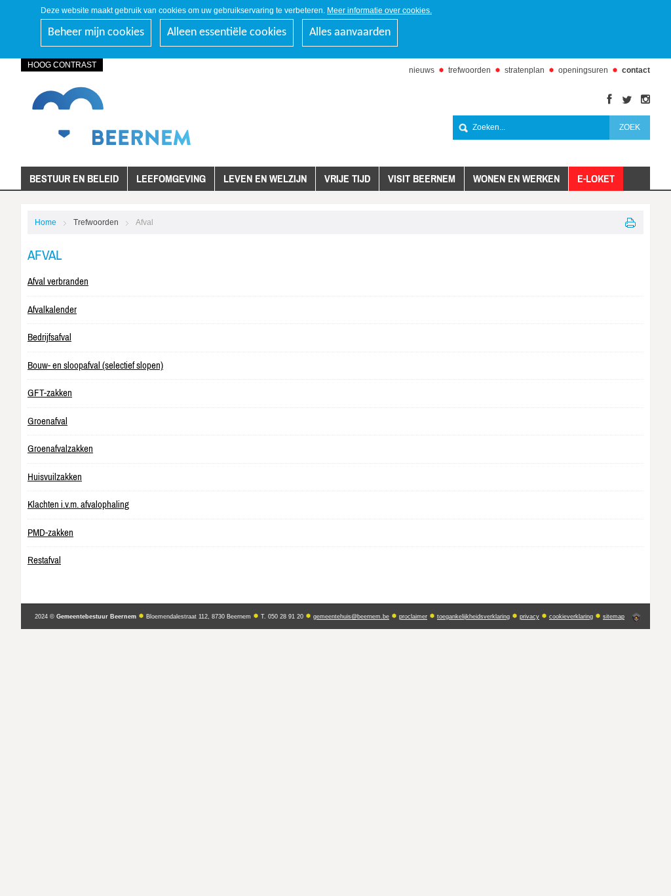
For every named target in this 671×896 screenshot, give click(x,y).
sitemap (613, 616)
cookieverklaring (571, 616)
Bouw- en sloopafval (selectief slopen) (95, 365)
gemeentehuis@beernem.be (351, 616)
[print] (630, 222)
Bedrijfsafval (49, 336)
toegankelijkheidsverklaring (473, 616)
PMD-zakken (50, 532)
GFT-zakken (50, 392)
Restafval (44, 559)
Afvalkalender (52, 309)
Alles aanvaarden (350, 32)
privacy (529, 616)
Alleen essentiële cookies (226, 32)
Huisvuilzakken (55, 476)
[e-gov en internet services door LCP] (636, 617)
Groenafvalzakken (60, 448)
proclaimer (413, 616)
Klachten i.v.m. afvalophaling (78, 504)
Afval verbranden (58, 281)
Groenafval (47, 420)
